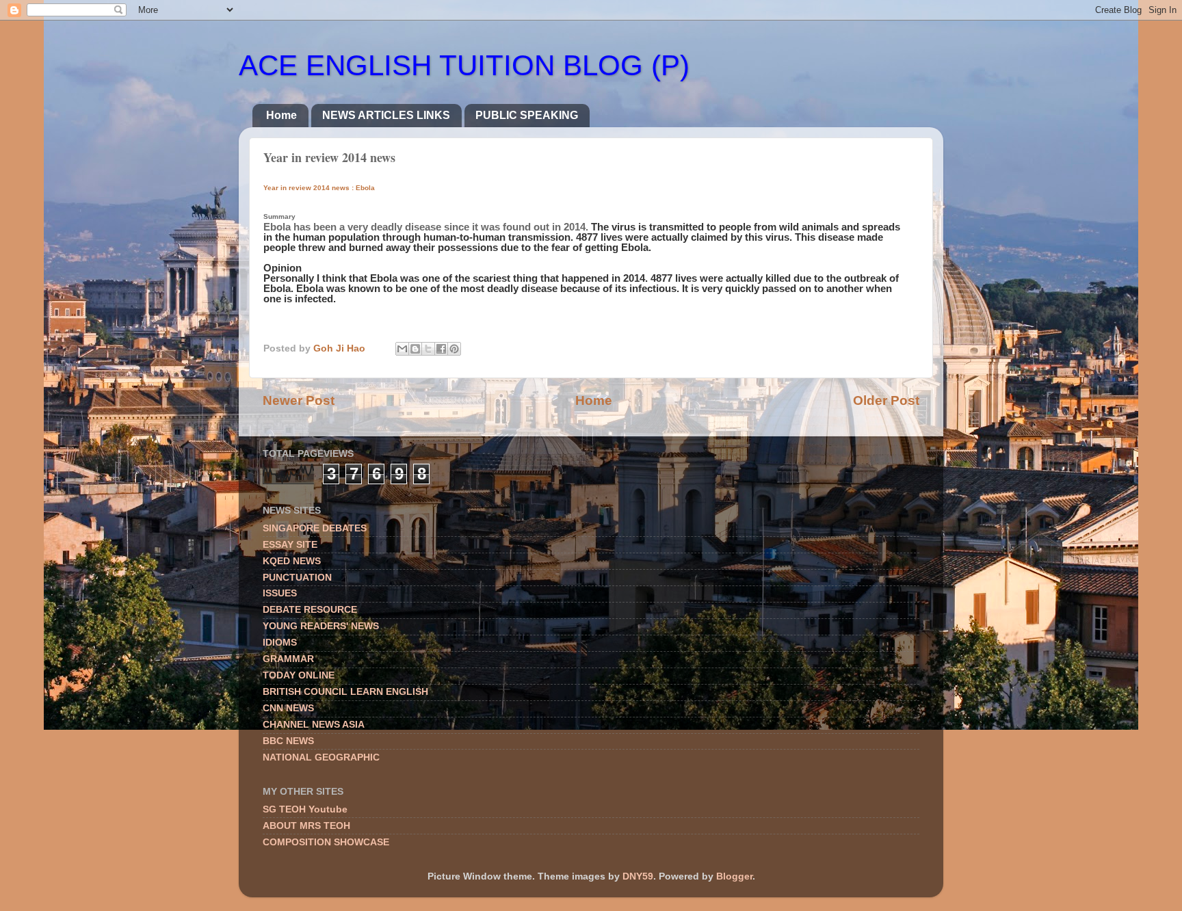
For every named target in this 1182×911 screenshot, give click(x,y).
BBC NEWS (288, 741)
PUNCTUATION (297, 577)
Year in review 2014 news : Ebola (319, 188)
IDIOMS (280, 642)
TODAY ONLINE (298, 675)
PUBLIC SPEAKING (526, 115)
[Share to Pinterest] (454, 349)
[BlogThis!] (415, 349)
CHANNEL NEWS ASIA (314, 724)
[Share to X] (428, 349)
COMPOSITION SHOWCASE (326, 842)
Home (281, 115)
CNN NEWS (288, 708)
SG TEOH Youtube (305, 809)
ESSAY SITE (290, 545)
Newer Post (298, 400)
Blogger (734, 876)
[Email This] (402, 349)
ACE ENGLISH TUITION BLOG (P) (464, 65)
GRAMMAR (288, 659)
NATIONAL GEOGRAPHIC (321, 757)
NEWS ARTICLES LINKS (386, 115)
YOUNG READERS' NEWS (321, 626)
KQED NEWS (292, 561)
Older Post (886, 400)
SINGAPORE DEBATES (315, 528)
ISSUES (280, 593)
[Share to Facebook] (441, 349)
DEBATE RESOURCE (310, 610)
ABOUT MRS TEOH (306, 826)
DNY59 (637, 876)
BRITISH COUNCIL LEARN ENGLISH (345, 692)
